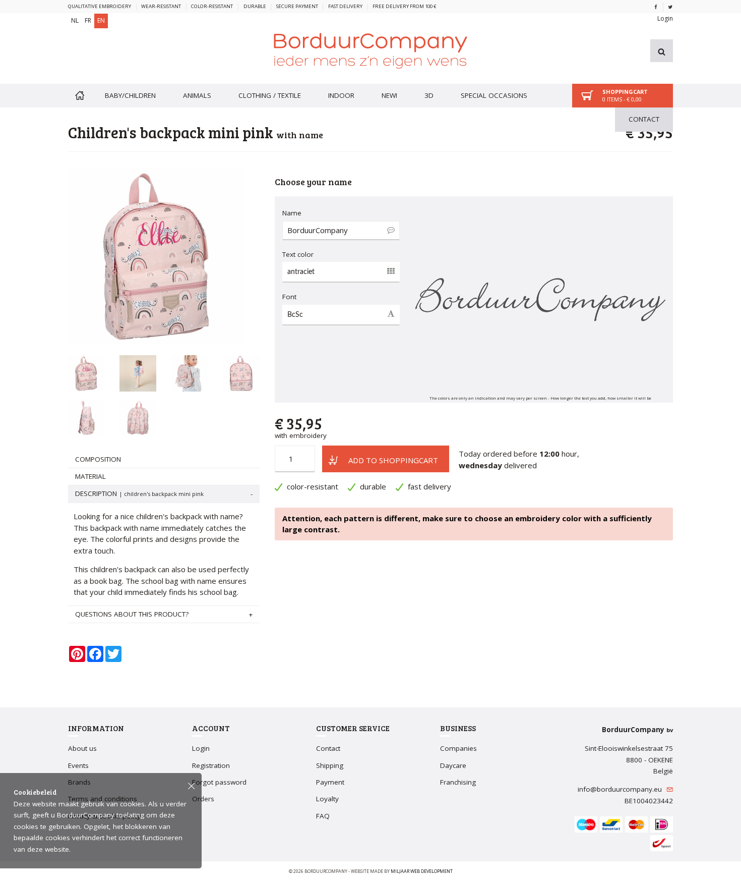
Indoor (341, 95)
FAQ (323, 815)
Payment (330, 782)
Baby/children (130, 95)
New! (389, 95)
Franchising (458, 782)
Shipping (329, 765)
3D (429, 95)
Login (665, 18)
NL (75, 20)
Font (289, 296)
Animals (197, 95)
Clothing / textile (269, 95)
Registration (211, 765)
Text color (298, 254)
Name (291, 212)
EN (101, 20)
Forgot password (219, 782)
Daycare (453, 765)
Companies (458, 748)
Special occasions (494, 95)
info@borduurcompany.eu (621, 789)
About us (82, 748)
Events (78, 765)
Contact (644, 119)
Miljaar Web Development (422, 871)
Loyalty (327, 798)
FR (88, 20)
